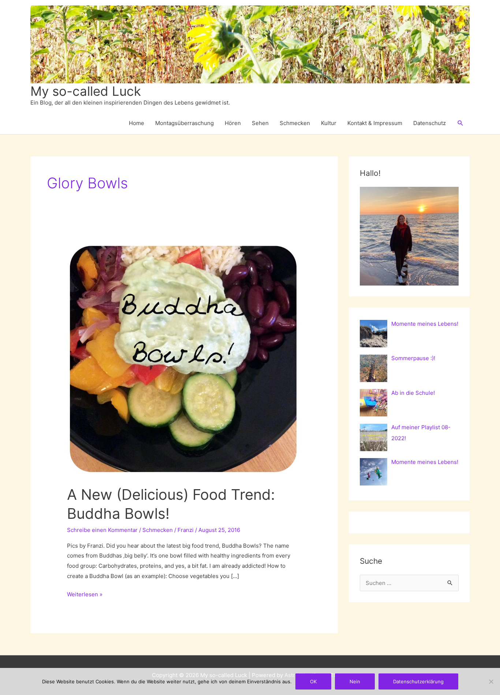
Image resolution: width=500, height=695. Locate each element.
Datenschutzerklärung (418, 681)
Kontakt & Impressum (374, 123)
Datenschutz (429, 123)
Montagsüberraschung (184, 123)
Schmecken (295, 123)
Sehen (260, 123)
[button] (460, 123)
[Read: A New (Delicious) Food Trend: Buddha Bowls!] (184, 358)
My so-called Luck (85, 91)
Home (136, 123)
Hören (233, 123)
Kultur (328, 123)
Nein (355, 681)
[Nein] (491, 681)
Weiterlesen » (84, 595)
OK (313, 681)
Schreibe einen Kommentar (102, 529)
